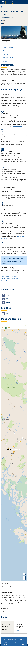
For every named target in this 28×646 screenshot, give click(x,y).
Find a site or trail (8, 7)
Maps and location (8, 57)
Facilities (5, 54)
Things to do (6, 51)
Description (6, 44)
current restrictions (18, 250)
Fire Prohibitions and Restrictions (9, 278)
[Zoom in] (24, 577)
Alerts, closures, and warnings (9, 276)
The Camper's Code (6, 283)
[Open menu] (25, 2)
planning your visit (17, 126)
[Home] (1, 7)
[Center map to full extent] (24, 574)
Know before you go (8, 47)
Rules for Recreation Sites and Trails (10, 280)
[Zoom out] (24, 579)
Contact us (18, 630)
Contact (5, 61)
